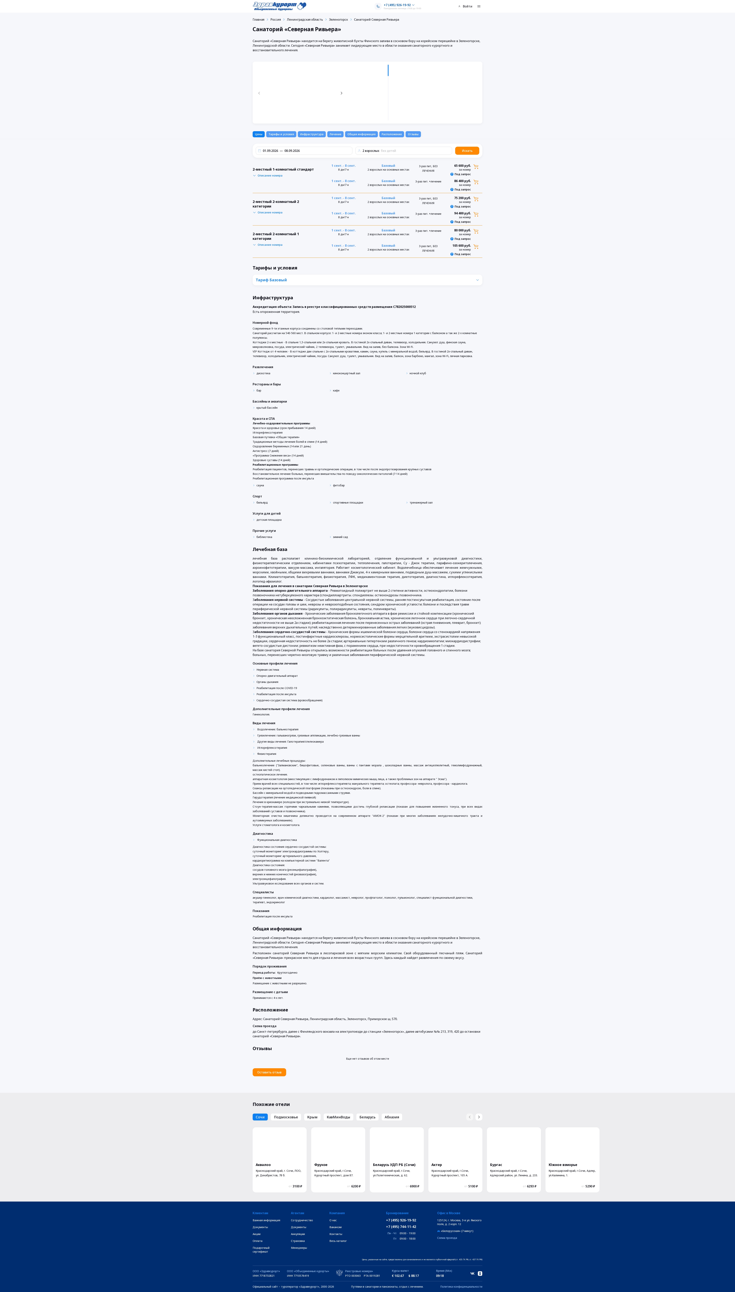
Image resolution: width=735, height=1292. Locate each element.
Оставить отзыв (269, 1072)
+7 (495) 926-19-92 (401, 1220)
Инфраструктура (311, 134)
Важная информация (266, 1220)
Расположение (392, 134)
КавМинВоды (338, 1117)
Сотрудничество (302, 1220)
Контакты (335, 1234)
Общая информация (361, 134)
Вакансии (335, 1227)
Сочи (260, 1117)
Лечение (335, 134)
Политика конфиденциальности (461, 1286)
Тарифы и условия (281, 134)
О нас (333, 1220)
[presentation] (368, 92)
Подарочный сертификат (261, 1249)
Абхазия (392, 1117)
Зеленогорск (338, 19)
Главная (258, 19)
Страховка (298, 1241)
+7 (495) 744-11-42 (401, 1226)
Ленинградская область (305, 19)
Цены (258, 134)
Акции (257, 1234)
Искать (467, 151)
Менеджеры (299, 1248)
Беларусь (367, 1117)
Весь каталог (338, 1241)
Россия (275, 19)
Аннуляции (298, 1234)
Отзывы (413, 134)
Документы (260, 1227)
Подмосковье (286, 1117)
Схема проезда (447, 1238)
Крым (312, 1117)
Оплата (257, 1241)
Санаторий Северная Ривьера (376, 19)
